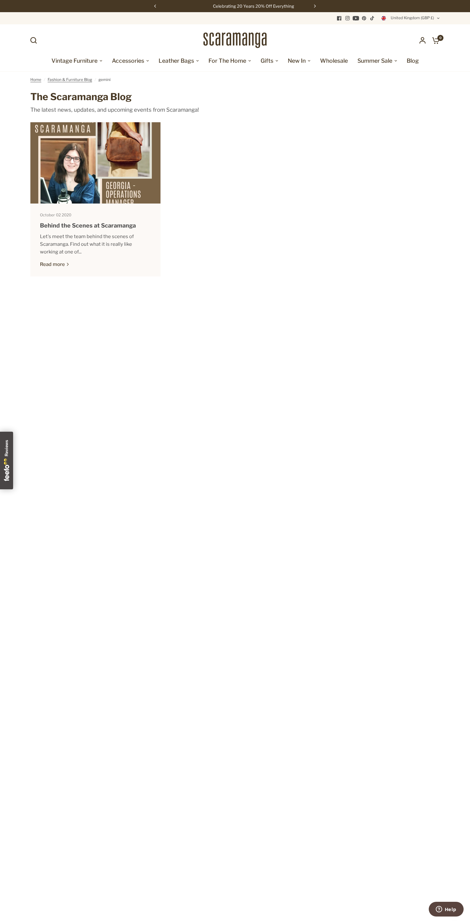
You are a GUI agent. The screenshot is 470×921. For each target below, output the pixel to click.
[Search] (35, 40)
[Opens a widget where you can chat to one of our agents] (446, 910)
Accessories (128, 60)
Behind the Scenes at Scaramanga (88, 225)
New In (297, 60)
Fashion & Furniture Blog (70, 79)
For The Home (227, 60)
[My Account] (422, 40)
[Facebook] (339, 18)
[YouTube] (356, 18)
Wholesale (334, 60)
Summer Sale (374, 60)
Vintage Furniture (74, 60)
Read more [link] (52, 264)
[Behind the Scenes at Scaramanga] (95, 163)
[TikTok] (372, 18)
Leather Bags (176, 60)
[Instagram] (347, 18)
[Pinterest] (364, 18)
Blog (413, 60)
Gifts (267, 60)
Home (35, 79)
